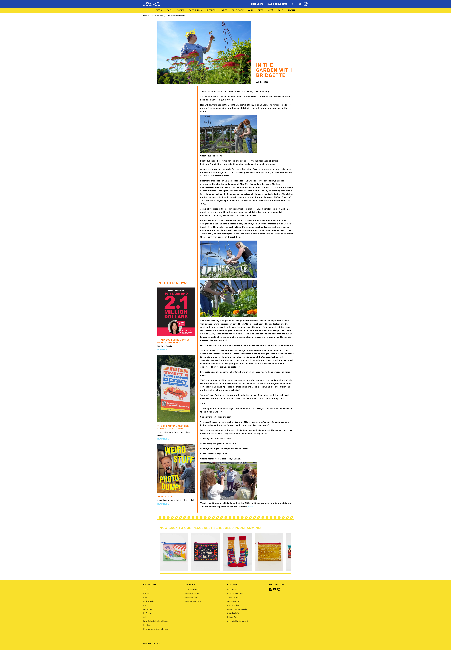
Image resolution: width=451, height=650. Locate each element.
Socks (180, 10)
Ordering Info (233, 613)
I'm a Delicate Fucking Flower (155, 621)
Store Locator (233, 597)
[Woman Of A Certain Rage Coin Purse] (269, 552)
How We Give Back (193, 601)
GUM (250, 10)
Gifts (159, 10)
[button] (305, 4)
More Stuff (148, 609)
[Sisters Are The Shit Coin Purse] (205, 552)
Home (145, 16)
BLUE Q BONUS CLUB (277, 4)
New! (270, 10)
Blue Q (158, 644)
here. (251, 506)
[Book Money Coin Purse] (174, 552)
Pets (260, 10)
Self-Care (238, 10)
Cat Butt (147, 625)
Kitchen (211, 10)
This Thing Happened (156, 16)
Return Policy (233, 605)
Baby (169, 10)
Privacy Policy (233, 617)
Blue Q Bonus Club (235, 593)
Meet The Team (191, 597)
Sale (280, 10)
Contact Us (232, 590)
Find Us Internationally (237, 609)
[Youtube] (274, 589)
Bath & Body (148, 601)
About (291, 10)
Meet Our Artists (192, 593)
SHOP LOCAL (257, 4)
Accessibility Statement (237, 621)
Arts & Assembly (192, 590)
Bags (145, 597)
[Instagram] (278, 589)
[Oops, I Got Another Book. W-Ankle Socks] (237, 552)
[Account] (300, 4)
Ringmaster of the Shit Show (155, 629)
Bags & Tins (195, 10)
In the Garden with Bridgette (175, 16)
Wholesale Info (233, 601)
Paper (223, 10)
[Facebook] (270, 589)
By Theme (147, 613)
